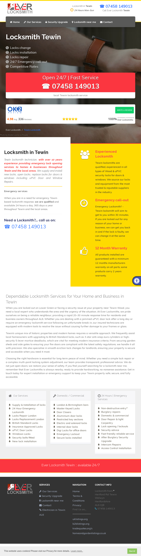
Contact (107, 22)
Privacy (77, 505)
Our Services (34, 22)
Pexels (25, 135)
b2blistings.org (81, 523)
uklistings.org (80, 519)
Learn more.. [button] (77, 551)
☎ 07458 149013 (116, 6)
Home (16, 22)
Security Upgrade (58, 22)
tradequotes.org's (82, 528)
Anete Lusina (13, 135)
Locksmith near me (85, 22)
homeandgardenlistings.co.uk (89, 533)
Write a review (124, 110)
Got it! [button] (132, 551)
